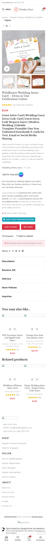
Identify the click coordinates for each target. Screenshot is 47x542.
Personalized (37, 344)
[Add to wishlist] (14, 329)
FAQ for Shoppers (10, 448)
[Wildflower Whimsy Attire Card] (12, 373)
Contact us (7, 506)
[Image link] (10, 418)
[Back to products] (6, 26)
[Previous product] (3, 26)
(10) (17, 395)
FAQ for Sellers (9, 477)
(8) (40, 397)
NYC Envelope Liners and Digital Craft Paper (12, 338)
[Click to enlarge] (7, 69)
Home (5, 17)
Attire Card (9, 391)
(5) (40, 347)
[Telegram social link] (22, 251)
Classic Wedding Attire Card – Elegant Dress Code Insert (34, 388)
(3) (17, 350)
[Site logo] (23, 9)
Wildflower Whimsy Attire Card (12, 386)
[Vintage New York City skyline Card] (34, 323)
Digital (8, 20)
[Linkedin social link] (19, 251)
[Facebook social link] (9, 251)
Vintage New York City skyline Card (34, 336)
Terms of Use (8, 492)
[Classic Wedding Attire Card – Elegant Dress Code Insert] (34, 373)
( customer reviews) (23, 105)
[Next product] (9, 26)
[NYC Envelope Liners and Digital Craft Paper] (12, 323)
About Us (6, 487)
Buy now (28, 227)
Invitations (30, 341)
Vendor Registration (11, 463)
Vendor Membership (11, 472)
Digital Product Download (14, 443)
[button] (10, 329)
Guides (5, 501)
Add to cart (11, 227)
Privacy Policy (8, 497)
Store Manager (9, 468)
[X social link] (12, 251)
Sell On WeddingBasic (12, 459)
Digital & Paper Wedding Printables (26, 17)
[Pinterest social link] (16, 251)
